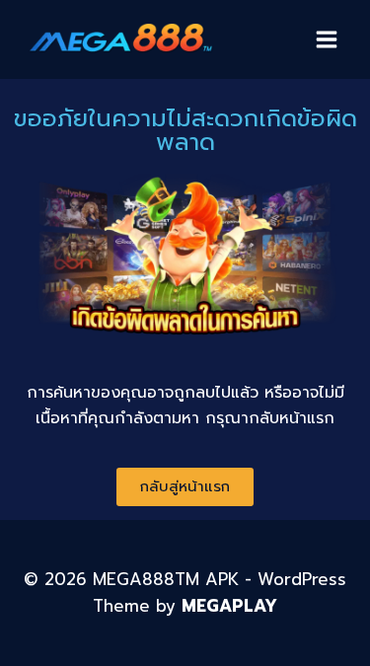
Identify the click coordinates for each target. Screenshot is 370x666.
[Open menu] (326, 39)
